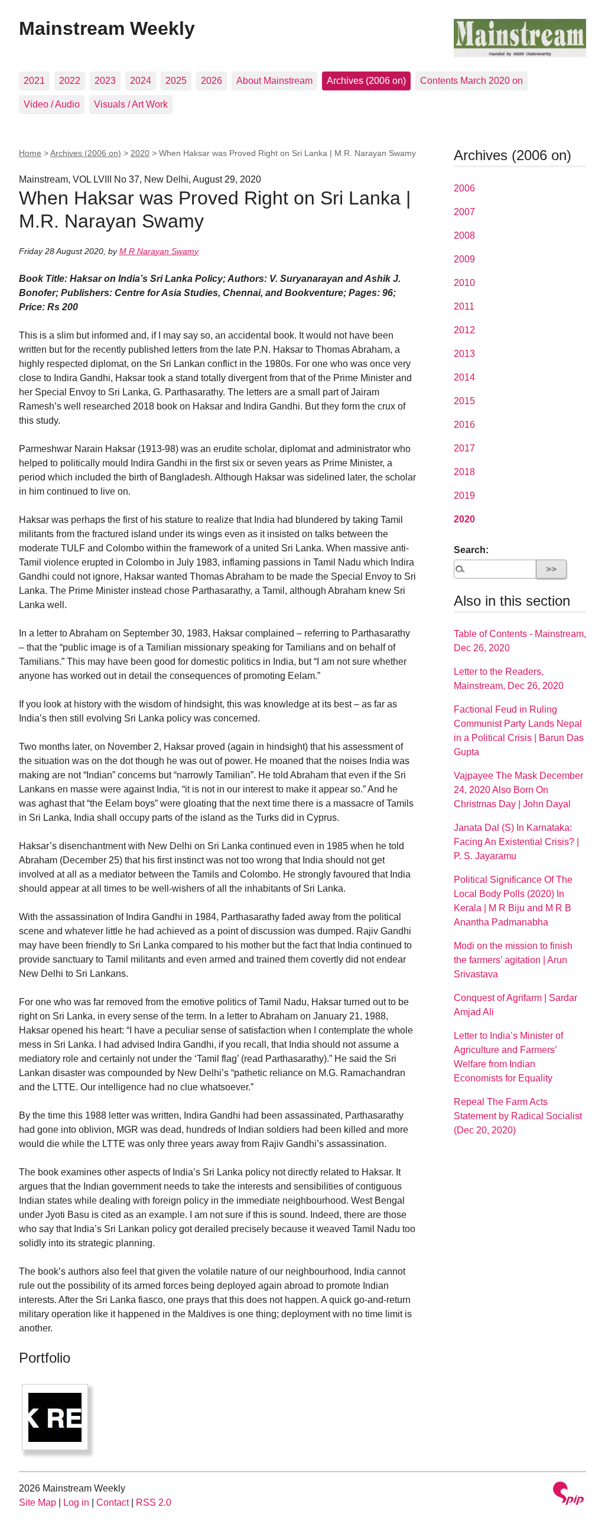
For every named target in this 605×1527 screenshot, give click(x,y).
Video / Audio (52, 104)
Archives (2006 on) (366, 81)
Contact (112, 1502)
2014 (464, 377)
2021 (34, 81)
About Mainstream (274, 81)
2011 (464, 306)
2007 (464, 212)
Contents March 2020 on (471, 81)
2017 (464, 448)
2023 (105, 81)
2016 (464, 425)
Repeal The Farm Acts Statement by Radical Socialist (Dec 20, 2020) (518, 1116)
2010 (464, 283)
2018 (464, 472)
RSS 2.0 (153, 1502)
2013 (464, 354)
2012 (464, 330)
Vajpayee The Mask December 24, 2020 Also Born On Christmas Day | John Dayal (518, 790)
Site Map (37, 1502)
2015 (464, 401)
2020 (140, 153)
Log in (76, 1502)
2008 (464, 235)
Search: (471, 550)
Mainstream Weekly (107, 28)
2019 (464, 495)
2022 (69, 81)
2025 (176, 81)
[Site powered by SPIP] (568, 1494)
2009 (464, 259)
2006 (464, 188)
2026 (211, 81)
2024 (140, 81)
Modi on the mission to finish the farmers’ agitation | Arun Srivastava (513, 960)
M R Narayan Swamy (159, 251)
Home (30, 153)
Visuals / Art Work (131, 104)
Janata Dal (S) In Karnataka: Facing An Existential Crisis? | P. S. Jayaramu (516, 842)
